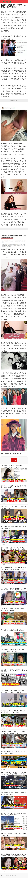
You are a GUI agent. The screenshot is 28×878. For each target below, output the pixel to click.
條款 (11, 875)
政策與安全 (7, 875)
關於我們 (2, 875)
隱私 (13, 875)
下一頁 (14, 460)
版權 (15, 875)
